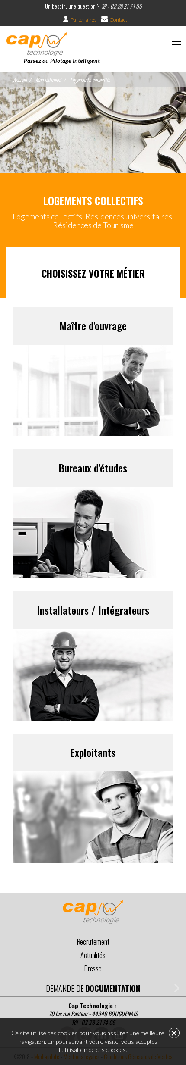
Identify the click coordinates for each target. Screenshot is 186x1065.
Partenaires (83, 19)
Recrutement (93, 942)
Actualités (93, 955)
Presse (93, 968)
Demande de (93, 988)
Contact (118, 19)
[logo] (36, 43)
